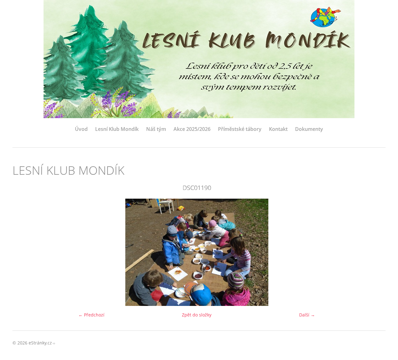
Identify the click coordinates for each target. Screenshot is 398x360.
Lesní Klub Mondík (117, 129)
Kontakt (278, 129)
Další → (307, 315)
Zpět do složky (196, 315)
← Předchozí (91, 315)
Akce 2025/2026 (192, 129)
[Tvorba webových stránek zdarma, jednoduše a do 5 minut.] (54, 343)
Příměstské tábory (239, 129)
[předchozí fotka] (23, 252)
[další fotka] (371, 252)
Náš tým (156, 129)
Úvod (81, 129)
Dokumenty (309, 129)
